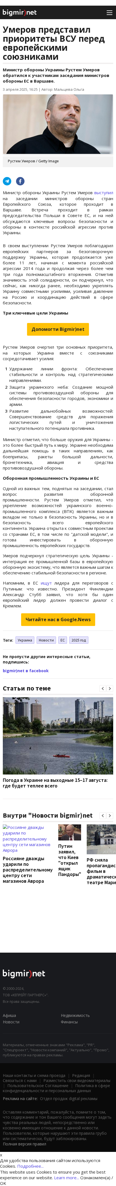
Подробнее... (30, 1166)
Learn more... (66, 1177)
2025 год (79, 640)
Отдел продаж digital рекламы (68, 1098)
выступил (103, 192)
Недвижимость (75, 1015)
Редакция (81, 1075)
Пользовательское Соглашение (37, 1085)
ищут (46, 583)
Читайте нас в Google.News (58, 619)
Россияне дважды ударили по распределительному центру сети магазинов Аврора (28, 869)
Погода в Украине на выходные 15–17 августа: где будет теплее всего (55, 783)
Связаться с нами (20, 1080)
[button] (102, 688)
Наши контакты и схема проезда (34, 1075)
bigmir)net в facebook (26, 670)
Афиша (9, 1015)
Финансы (69, 1022)
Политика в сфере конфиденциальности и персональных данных (56, 1088)
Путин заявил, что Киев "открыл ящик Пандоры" (69, 860)
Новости (46, 640)
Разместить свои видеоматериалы (76, 1080)
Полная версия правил (24, 1144)
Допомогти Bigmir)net (58, 329)
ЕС (63, 640)
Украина (25, 640)
